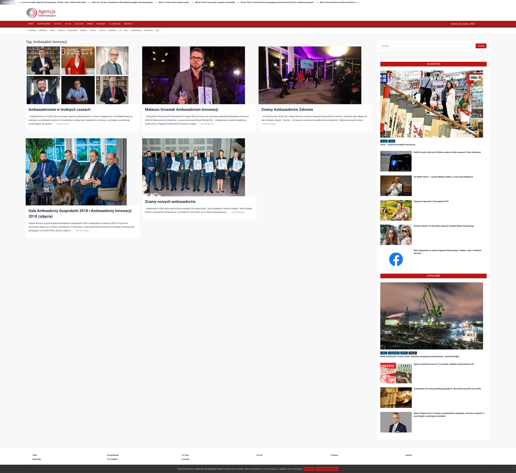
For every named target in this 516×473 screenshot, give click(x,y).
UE (120, 30)
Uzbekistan (136, 30)
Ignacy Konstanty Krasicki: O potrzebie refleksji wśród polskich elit (444, 364)
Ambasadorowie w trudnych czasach (59, 109)
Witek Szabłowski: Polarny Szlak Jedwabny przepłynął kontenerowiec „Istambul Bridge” (420, 356)
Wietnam (148, 30)
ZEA (157, 30)
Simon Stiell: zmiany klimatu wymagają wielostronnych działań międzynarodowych (195, 2)
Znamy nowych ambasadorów (170, 201)
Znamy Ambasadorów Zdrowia (287, 109)
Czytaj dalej (62, 124)
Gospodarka (44, 24)
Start (31, 24)
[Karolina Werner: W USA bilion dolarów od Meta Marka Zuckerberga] (396, 234)
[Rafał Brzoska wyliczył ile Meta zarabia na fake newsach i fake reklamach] (396, 161)
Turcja (102, 30)
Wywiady (101, 24)
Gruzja (61, 30)
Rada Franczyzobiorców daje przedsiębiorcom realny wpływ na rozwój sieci (271, 2)
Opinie (90, 24)
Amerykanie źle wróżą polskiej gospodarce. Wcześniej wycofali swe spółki (447, 388)
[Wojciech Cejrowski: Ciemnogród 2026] (396, 210)
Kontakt (128, 24)
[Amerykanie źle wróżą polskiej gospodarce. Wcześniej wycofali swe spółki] (396, 397)
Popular (413, 353)
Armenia (43, 30)
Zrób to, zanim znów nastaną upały (92, 2)
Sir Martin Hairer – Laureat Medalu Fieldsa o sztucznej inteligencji (443, 176)
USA (126, 30)
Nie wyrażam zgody (327, 469)
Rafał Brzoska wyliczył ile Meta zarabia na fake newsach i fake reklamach (447, 152)
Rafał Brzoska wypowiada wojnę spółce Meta (330, 2)
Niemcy (83, 30)
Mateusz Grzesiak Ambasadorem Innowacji (181, 109)
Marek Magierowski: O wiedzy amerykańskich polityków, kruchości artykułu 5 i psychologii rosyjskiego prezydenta (449, 415)
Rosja (93, 30)
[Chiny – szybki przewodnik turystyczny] (431, 104)
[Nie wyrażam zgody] (512, 468)
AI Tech (57, 24)
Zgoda (309, 469)
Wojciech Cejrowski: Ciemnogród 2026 (431, 201)
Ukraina (112, 30)
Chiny (52, 30)
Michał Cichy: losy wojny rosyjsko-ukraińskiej (133, 2)
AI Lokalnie (115, 24)
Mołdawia (72, 30)
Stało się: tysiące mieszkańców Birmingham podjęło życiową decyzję (40, 2)
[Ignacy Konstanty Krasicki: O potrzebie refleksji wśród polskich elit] (396, 373)
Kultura (79, 24)
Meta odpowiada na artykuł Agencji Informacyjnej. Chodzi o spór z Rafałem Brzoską (447, 252)
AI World (32, 30)
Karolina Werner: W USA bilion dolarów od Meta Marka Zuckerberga (444, 225)
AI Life (68, 24)
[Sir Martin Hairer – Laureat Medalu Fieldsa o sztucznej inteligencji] (396, 185)
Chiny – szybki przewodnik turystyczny (397, 144)
